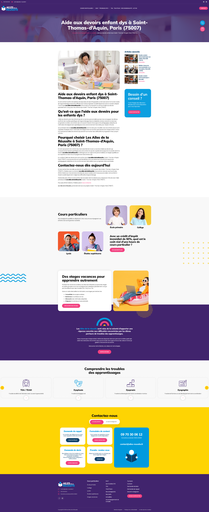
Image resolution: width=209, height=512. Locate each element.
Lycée (68, 253)
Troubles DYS (103, 8)
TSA (112, 8)
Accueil (74, 33)
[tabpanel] (104, 446)
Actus (135, 8)
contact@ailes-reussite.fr (131, 444)
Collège (140, 227)
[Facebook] (203, 1)
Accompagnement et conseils (87, 33)
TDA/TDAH (117, 8)
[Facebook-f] (59, 498)
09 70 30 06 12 (131, 434)
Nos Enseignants (126, 8)
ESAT (97, 8)
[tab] (96, 422)
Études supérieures (92, 253)
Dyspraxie (130, 390)
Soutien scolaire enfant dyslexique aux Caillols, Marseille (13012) (144, 57)
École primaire (116, 227)
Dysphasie (78, 390)
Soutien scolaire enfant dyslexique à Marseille (144, 77)
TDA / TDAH (26, 390)
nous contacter (86, 183)
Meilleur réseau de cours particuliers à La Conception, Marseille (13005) (145, 68)
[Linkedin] (206, 1)
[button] (2, 388)
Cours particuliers (86, 8)
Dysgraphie (183, 390)
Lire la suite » (142, 62)
